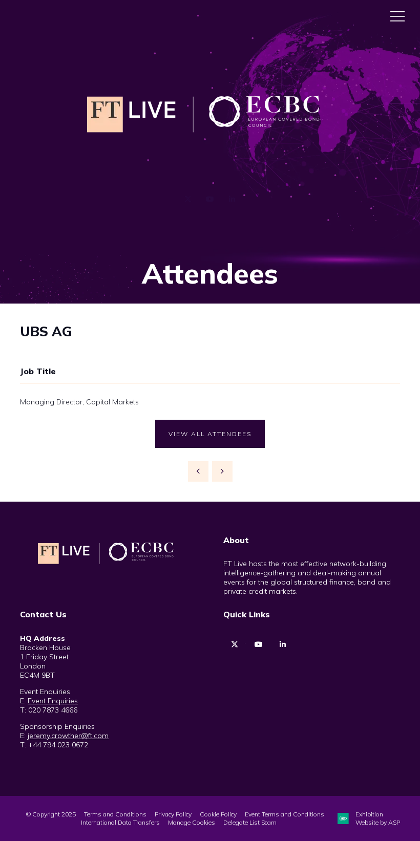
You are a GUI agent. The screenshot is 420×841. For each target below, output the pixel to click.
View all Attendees (210, 434)
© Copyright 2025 (51, 814)
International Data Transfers (120, 822)
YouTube (210, 199)
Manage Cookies (191, 822)
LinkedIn (232, 199)
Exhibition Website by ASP (377, 818)
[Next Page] (222, 471)
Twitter (188, 199)
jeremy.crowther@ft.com (68, 735)
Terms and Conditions (115, 814)
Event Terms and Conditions (284, 814)
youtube (258, 645)
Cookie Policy (218, 814)
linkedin (282, 645)
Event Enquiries (53, 700)
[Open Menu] (397, 16)
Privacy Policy (173, 814)
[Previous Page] (198, 471)
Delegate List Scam (250, 822)
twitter (234, 645)
